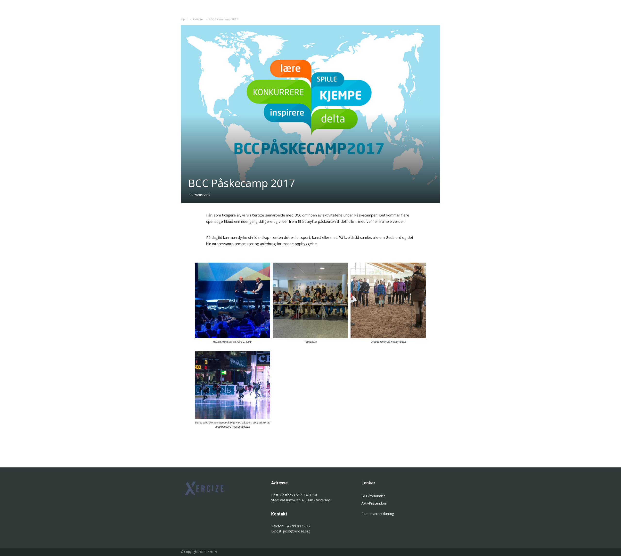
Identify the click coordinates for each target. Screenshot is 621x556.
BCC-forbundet (373, 496)
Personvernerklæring (377, 513)
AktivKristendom (374, 503)
